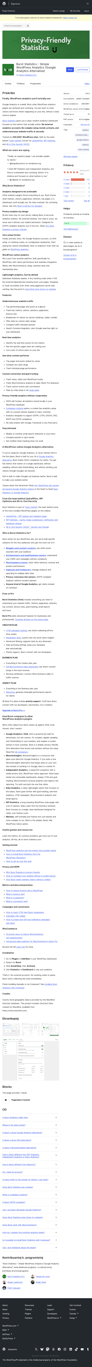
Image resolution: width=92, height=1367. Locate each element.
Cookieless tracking (14, 408)
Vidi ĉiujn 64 (85, 125)
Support (50, 1309)
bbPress (7, 1334)
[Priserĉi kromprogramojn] (27, 25)
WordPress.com (10, 1326)
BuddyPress (8, 1338)
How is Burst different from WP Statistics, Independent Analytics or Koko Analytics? (20, 1155)
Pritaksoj (20, 83)
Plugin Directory (8, 11)
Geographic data (13, 638)
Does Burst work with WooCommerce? (19, 1225)
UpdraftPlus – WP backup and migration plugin (26, 516)
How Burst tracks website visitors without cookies (28, 879)
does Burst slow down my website (40, 289)
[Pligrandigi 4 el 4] (56, 1041)
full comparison (21, 752)
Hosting (5, 1313)
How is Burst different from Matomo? (19, 1164)
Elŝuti (70, 70)
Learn (49, 1305)
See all (87, 200)
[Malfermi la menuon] (88, 3)
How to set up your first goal (18, 861)
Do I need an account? (12, 1172)
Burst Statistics (9, 121)
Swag (73, 1318)
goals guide (34, 390)
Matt (5, 1330)
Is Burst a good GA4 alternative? (16, 1140)
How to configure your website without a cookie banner (31, 876)
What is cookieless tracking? (15, 1195)
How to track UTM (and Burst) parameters (25, 912)
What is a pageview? (15, 898)
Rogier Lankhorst (15, 1282)
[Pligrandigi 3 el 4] (56, 1026)
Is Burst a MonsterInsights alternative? (19, 1148)
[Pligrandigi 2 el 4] (36, 1026)
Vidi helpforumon (70, 229)
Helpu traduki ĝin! (70, 18)
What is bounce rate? (15, 894)
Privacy (5, 1318)
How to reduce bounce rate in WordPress (24, 890)
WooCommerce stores (16, 562)
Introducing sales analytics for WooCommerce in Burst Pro (32, 941)
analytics (85, 130)
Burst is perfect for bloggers (29, 206)
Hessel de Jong (43, 1276)
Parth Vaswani (13, 1288)
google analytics (83, 140)
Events (73, 1309)
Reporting (10, 692)
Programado (35, 83)
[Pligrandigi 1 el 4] (17, 1026)
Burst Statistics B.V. (28, 75)
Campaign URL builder (15, 916)
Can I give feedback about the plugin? (19, 1248)
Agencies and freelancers (18, 570)
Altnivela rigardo (70, 156)
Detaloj (8, 83)
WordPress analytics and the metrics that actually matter (31, 850)
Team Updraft (15, 140)
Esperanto (12, 1349)
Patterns (28, 1318)
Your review (68, 200)
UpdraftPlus (37, 140)
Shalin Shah (41, 1282)
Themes (28, 1309)
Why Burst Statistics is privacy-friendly (23, 872)
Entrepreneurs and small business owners (26, 555)
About (5, 1305)
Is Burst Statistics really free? (15, 1117)
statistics (85, 145)
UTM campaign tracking (16, 630)
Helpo (87, 83)
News (4, 1309)
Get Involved (75, 1305)
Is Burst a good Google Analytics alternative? (22, 1133)
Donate (74, 1313)
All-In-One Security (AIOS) (17, 144)
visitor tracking (83, 149)
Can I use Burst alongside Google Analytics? (21, 1210)
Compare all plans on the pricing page (31, 619)
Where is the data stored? (13, 1125)
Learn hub (20, 947)
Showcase (29, 1305)
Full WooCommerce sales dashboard (22, 667)
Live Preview (82, 70)
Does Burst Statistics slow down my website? (22, 1217)
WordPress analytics (20, 249)
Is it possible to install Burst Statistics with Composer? (26, 1240)
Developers (52, 1313)
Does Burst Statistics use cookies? (17, 1187)
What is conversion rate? (17, 901)
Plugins (28, 1313)
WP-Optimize (49, 140)
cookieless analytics (82, 135)
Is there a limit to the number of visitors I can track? (25, 1180)
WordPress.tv (54, 1318)
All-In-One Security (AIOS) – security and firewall (27, 527)
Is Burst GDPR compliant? (13, 1202)
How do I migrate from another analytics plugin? (23, 1232)
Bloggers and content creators (21, 548)
